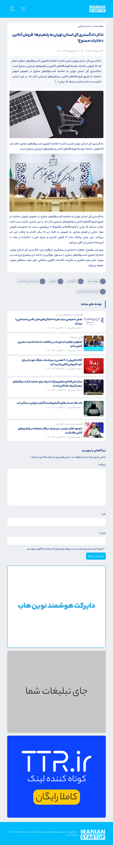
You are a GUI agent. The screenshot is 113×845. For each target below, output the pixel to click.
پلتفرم (53, 281)
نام (103, 514)
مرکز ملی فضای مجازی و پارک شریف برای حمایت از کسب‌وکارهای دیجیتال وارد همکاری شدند (47, 384)
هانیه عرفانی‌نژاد (74, 328)
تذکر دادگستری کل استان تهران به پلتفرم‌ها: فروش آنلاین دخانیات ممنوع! (57, 37)
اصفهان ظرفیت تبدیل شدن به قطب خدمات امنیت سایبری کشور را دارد (50, 344)
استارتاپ (72, 281)
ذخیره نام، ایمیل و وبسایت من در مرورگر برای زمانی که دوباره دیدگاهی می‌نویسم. (64, 549)
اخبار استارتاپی (84, 26)
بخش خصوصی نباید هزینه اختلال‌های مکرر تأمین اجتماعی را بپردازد (48, 321)
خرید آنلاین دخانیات (28, 281)
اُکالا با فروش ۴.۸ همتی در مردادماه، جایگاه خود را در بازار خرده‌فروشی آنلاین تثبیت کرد (52, 362)
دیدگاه (102, 465)
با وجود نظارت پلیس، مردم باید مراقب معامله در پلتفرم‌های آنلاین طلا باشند (50, 431)
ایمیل (102, 533)
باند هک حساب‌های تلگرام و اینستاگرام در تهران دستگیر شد (49, 403)
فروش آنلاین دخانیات (88, 291)
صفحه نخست (97, 26)
